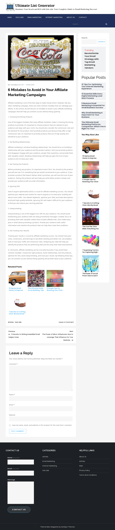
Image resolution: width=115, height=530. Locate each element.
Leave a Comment (66, 322)
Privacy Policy (84, 470)
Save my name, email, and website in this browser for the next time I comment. (42, 425)
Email (12, 405)
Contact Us (19, 509)
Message (11, 480)
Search (84, 38)
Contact (83, 17)
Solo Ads (19, 17)
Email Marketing (35, 17)
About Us (71, 17)
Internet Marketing (54, 17)
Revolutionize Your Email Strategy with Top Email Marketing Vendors (92, 60)
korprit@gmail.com (17, 85)
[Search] (106, 24)
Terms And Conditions (88, 475)
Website (12, 415)
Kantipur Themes (68, 527)
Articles (11, 322)
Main (10, 17)
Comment (13, 364)
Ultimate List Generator (35, 5)
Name (12, 394)
